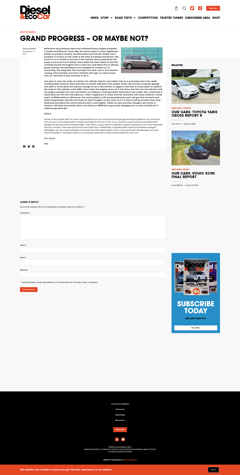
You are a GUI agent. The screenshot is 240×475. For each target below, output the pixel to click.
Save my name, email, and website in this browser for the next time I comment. (60, 282)
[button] (24, 146)
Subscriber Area (197, 17)
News (95, 17)
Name (23, 245)
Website (24, 270)
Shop (216, 17)
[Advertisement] (93, 175)
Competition (148, 17)
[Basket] (176, 8)
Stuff (105, 17)
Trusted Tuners (171, 17)
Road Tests (123, 17)
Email (23, 257)
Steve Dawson (130, 460)
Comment (25, 213)
